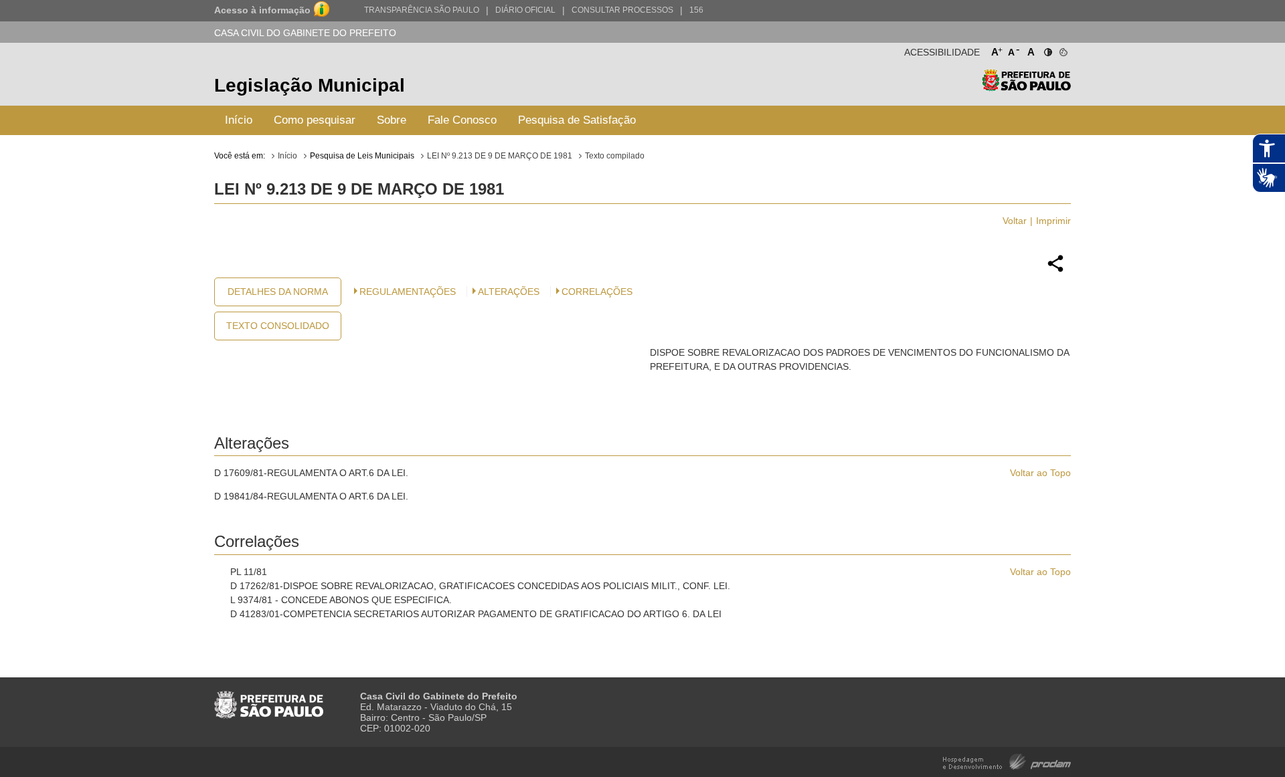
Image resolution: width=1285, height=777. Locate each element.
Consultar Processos (622, 10)
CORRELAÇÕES (597, 291)
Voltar (1015, 220)
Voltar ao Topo (1040, 472)
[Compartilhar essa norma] (1055, 270)
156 (696, 10)
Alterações (508, 291)
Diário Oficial (525, 10)
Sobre (391, 120)
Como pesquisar (314, 120)
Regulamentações (407, 291)
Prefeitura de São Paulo (1026, 87)
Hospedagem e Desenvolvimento (1007, 761)
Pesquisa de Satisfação (577, 120)
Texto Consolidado (277, 325)
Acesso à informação (262, 10)
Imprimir (1053, 220)
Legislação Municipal (309, 85)
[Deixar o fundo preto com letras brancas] (1047, 49)
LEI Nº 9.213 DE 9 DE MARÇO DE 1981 (499, 155)
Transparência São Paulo (421, 10)
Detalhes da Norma (278, 291)
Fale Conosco (462, 120)
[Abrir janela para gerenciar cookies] (1062, 49)
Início (238, 120)
